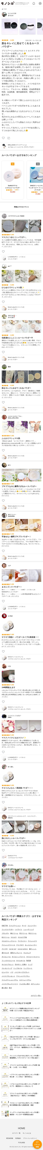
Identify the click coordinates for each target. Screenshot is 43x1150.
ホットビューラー (31, 945)
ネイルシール (6, 957)
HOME (21, 1128)
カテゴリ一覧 (16, 1133)
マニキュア (27, 953)
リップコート (27, 968)
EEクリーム (6, 937)
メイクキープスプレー (21, 972)
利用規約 (18, 1138)
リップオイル (17, 968)
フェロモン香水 (24, 984)
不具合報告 (21, 1142)
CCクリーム (23, 933)
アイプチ (5, 949)
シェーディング (28, 929)
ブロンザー (5, 933)
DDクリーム (32, 933)
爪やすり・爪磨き (21, 964)
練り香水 (5, 988)
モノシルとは (27, 1133)
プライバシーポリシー (30, 1138)
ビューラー (5, 972)
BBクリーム (14, 933)
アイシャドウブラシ (23, 976)
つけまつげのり (22, 949)
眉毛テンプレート (16, 953)
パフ (11, 972)
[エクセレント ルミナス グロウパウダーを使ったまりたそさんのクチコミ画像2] (27, 26)
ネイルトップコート (18, 957)
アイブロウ (20, 945)
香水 (10, 988)
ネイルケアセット (8, 964)
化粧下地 (5, 925)
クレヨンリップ (7, 968)
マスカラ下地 (22, 937)
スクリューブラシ (25, 980)
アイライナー (22, 941)
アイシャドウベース (8, 945)
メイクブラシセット (8, 976)
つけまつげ (12, 949)
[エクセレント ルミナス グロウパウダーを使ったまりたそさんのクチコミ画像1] (10, 26)
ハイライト (18, 929)
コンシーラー (32, 925)
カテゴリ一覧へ (36, 995)
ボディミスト (35, 984)
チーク (24, 925)
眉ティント (32, 949)
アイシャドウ (32, 941)
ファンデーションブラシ (10, 980)
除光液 (28, 960)
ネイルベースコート (33, 957)
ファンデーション (15, 925)
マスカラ (14, 937)
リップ (30, 964)
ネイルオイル (20, 960)
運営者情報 (9, 1138)
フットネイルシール (8, 960)
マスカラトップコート (9, 941)
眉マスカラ (5, 953)
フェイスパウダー (8, 929)
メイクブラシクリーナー (10, 984)
